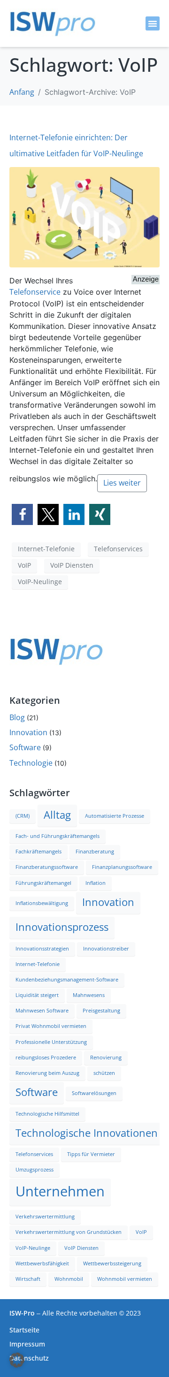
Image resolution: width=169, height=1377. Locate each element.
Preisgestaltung (101, 1011)
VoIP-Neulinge (40, 582)
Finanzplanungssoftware (122, 867)
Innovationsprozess (61, 927)
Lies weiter (122, 483)
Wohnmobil (68, 1279)
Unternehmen (60, 1192)
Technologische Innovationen (86, 1133)
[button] (153, 23)
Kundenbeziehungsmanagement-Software (66, 980)
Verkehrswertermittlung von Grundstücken (68, 1232)
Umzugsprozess (34, 1170)
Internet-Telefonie (46, 549)
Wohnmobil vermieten (124, 1279)
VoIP (24, 565)
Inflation (95, 883)
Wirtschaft (27, 1279)
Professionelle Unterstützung (51, 1042)
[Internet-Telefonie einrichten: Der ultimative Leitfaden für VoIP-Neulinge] (84, 216)
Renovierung (106, 1058)
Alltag (57, 815)
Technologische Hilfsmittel (47, 1114)
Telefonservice (35, 292)
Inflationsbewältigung (41, 903)
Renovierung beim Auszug (47, 1073)
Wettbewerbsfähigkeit (42, 1264)
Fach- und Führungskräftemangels (57, 836)
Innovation (28, 732)
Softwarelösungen (94, 1093)
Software (25, 747)
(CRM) (22, 816)
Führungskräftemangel (43, 883)
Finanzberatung (95, 852)
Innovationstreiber (106, 949)
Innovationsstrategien (42, 949)
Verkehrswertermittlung (45, 1217)
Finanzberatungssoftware (46, 867)
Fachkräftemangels (38, 852)
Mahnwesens (89, 995)
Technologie (31, 763)
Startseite (24, 1330)
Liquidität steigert (37, 995)
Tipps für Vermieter (91, 1154)
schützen (104, 1073)
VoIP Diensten (71, 565)
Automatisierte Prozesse (114, 816)
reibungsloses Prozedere (45, 1058)
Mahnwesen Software (42, 1011)
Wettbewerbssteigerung (112, 1264)
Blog (17, 717)
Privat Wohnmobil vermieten (50, 1026)
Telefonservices (118, 549)
